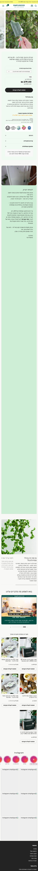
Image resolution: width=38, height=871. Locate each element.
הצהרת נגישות (32, 861)
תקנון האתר (33, 853)
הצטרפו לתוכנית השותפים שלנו (28, 869)
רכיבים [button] (31, 135)
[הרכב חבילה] (32, 6)
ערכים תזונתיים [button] (28, 141)
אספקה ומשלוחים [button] (27, 146)
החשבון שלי (33, 851)
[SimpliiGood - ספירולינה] (19, 6)
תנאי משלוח (33, 856)
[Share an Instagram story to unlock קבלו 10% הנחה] (33, 759)
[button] (35, 6)
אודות (35, 849)
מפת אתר (34, 858)
